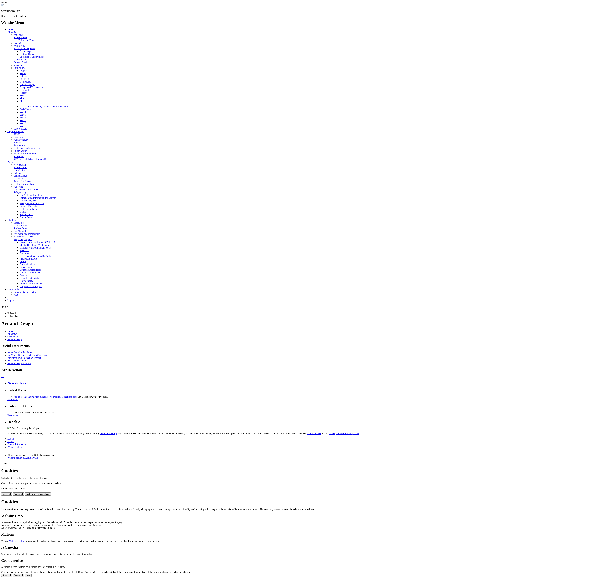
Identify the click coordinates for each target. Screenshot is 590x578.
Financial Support (28, 258)
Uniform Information (24, 184)
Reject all (6, 494)
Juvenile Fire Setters (29, 206)
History (23, 92)
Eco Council (20, 231)
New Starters (20, 164)
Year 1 (23, 112)
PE (21, 101)
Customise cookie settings (37, 494)
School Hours (20, 128)
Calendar (18, 173)
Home (10, 29)
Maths (23, 73)
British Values (20, 151)
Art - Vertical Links (16, 360)
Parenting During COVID (38, 256)
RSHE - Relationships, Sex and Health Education (44, 106)
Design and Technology (31, 87)
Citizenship (25, 51)
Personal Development (24, 48)
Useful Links (20, 170)
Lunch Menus (20, 175)
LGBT (23, 261)
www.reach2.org (108, 433)
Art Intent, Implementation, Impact (24, 358)
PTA (16, 294)
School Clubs (20, 167)
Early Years (25, 109)
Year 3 (23, 117)
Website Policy (14, 447)
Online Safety (26, 217)
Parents (10, 162)
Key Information (15, 131)
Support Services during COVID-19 (37, 242)
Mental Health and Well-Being (34, 245)
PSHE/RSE (25, 79)
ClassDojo (19, 222)
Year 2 (23, 115)
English (23, 70)
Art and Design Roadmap (19, 363)
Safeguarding (20, 192)
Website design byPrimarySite (22, 457)
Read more (12, 399)
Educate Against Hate (30, 269)
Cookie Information (16, 444)
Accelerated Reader (23, 236)
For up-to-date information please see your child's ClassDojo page (45, 396)
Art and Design (27, 84)
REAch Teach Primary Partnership (30, 159)
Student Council (21, 228)
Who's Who (19, 45)
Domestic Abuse (28, 264)
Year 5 (23, 123)
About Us (12, 32)
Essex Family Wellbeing (31, 283)
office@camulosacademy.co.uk (344, 433)
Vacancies (18, 65)
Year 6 (23, 126)
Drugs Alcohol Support (31, 286)
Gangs (23, 211)
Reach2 (17, 43)
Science (23, 76)
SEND (17, 134)
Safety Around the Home (32, 203)
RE (21, 104)
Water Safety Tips (28, 200)
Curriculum (19, 68)
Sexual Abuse (26, 214)
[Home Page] (2, 5)
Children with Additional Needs (35, 247)
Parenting (24, 253)
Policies (17, 142)
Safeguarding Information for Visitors (38, 198)
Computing (25, 81)
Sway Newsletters (22, 181)
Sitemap (11, 441)
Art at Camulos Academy (19, 352)
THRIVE (24, 250)
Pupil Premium (21, 139)
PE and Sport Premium (25, 153)
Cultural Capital (27, 54)
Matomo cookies (17, 541)
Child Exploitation (28, 209)
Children (11, 220)
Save (28, 575)
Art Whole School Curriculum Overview (27, 355)
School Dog (19, 156)
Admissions (19, 145)
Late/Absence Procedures (26, 189)
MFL (22, 95)
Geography (25, 90)
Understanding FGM (30, 272)
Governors (19, 137)
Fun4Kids (18, 186)
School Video (20, 37)
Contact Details (21, 62)
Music (23, 98)
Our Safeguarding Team (31, 195)
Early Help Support (23, 239)
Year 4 (23, 120)
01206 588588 (314, 433)
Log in (10, 300)
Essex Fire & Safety (29, 278)
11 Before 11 (20, 59)
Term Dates (19, 178)
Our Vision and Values (24, 40)
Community (13, 289)
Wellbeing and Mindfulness (27, 234)
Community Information (25, 292)
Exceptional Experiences (32, 56)
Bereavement (26, 267)
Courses (24, 275)
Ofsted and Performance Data (28, 148)
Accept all (18, 494)
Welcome (18, 34)
